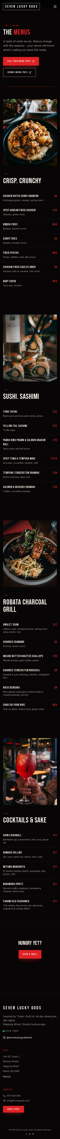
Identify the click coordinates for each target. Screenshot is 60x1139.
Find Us (7, 1076)
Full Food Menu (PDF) (19, 61)
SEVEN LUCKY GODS (21, 6)
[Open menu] (55, 7)
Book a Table (30, 954)
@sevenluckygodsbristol (19, 1037)
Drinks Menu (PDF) (18, 72)
